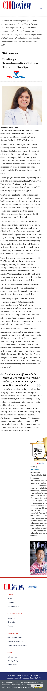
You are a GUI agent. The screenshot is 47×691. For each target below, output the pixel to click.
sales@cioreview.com (15, 641)
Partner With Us (13, 606)
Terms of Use (12, 665)
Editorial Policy (13, 657)
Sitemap (11, 626)
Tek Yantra (34, 469)
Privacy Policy (13, 661)
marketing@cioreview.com (17, 645)
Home (10, 599)
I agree (37, 685)
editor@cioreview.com (15, 637)
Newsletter (11, 622)
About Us (11, 603)
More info (38, 687)
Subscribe (11, 618)
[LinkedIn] (32, 586)
